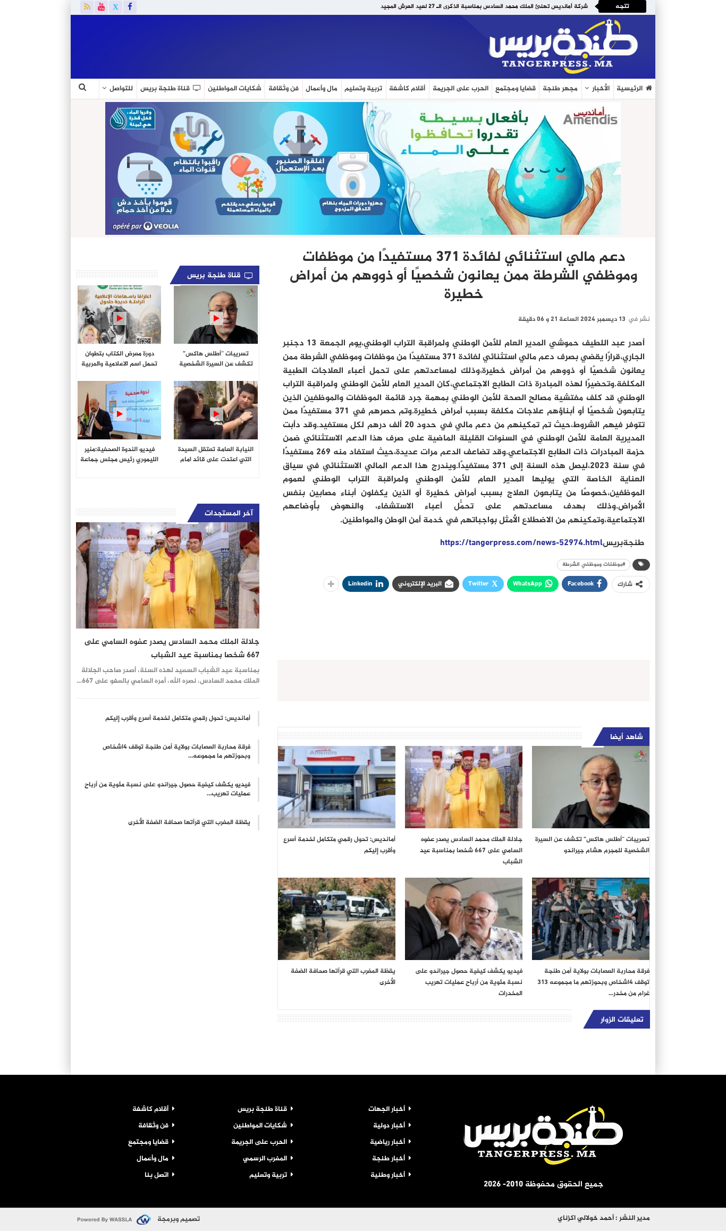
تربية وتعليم (363, 89)
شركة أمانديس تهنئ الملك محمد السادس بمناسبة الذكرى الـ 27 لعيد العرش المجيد (484, 7)
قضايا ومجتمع (515, 89)
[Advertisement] (200, 45)
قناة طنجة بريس (165, 89)
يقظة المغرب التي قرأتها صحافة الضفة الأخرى (189, 822)
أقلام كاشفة (407, 89)
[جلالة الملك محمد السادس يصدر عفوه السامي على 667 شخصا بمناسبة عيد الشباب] (463, 787)
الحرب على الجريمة (460, 89)
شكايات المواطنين (234, 89)
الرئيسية (630, 89)
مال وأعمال (321, 89)
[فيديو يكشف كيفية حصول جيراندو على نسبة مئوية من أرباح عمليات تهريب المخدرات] (463, 919)
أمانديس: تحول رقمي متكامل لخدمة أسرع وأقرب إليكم (177, 718)
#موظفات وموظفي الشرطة (593, 564)
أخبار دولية (389, 1126)
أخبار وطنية (387, 1175)
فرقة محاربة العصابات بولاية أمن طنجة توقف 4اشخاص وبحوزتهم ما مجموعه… (176, 751)
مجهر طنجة (560, 89)
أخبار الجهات (386, 1109)
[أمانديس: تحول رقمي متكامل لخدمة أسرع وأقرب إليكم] (336, 787)
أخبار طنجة (388, 1159)
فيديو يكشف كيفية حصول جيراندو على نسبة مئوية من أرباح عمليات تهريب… (167, 789)
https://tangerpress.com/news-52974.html (521, 543)
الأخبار (601, 89)
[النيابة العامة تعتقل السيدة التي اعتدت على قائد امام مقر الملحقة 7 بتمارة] (215, 410)
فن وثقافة (283, 89)
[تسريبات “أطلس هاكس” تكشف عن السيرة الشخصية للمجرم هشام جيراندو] (590, 787)
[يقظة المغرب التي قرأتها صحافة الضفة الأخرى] (336, 919)
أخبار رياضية (387, 1142)
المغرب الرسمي (265, 1159)
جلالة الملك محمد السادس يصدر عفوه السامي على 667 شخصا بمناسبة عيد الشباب (171, 648)
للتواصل (121, 89)
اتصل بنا (156, 1175)
